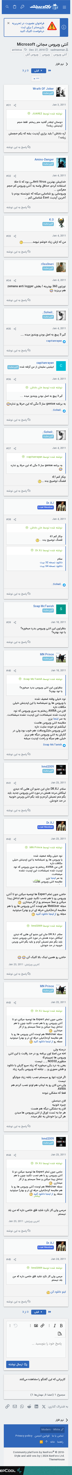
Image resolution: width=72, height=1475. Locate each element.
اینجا (55, 718)
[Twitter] (51, 1465)
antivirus (17, 50)
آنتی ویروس (60, 55)
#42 (8, 839)
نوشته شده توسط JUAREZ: (47, 114)
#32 (8, 176)
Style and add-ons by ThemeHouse (39, 1458)
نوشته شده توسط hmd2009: (46, 926)
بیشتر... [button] (36, 880)
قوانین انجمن (42, 1436)
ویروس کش (31, 55)
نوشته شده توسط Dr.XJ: (48, 550)
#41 (8, 783)
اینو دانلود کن (58, 1292)
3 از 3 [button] (25, 71)
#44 (8, 1155)
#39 (8, 622)
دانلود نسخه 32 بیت (51, 562)
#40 (8, 671)
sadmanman (57, 50)
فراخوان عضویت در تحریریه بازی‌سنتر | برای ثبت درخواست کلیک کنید (28, 27)
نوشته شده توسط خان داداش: (46, 387)
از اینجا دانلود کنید (46, 914)
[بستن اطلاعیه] (9, 24)
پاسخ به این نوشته (16, 147)
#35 (8, 329)
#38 (8, 519)
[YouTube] (45, 1465)
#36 (8, 379)
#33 (8, 236)
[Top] (46, 1442)
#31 (8, 105)
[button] (64, 7)
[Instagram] (57, 1465)
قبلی (37, 71)
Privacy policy (23, 1436)
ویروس (46, 55)
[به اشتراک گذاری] (15, 105)
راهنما (60, 1442)
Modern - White (51, 1430)
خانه (52, 1442)
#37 (8, 448)
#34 (8, 281)
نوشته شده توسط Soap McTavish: (42, 679)
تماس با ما (57, 1436)
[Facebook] (63, 1465)
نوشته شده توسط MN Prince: (45, 847)
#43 (8, 1003)
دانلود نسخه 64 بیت (51, 566)
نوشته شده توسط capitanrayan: (44, 457)
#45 (8, 1259)
